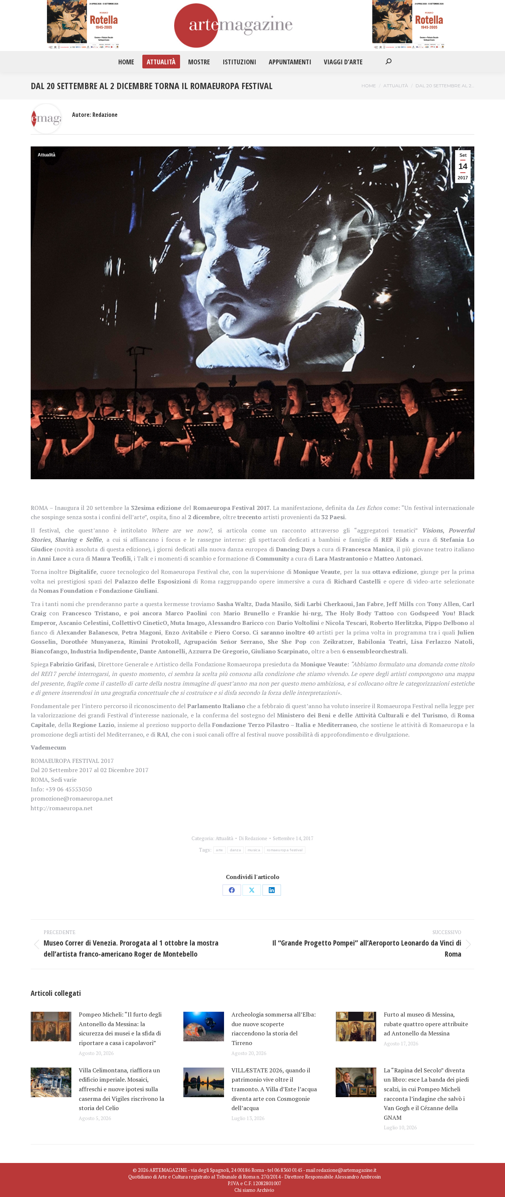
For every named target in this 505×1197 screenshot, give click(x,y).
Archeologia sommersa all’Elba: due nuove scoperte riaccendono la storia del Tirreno (273, 1028)
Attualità (46, 155)
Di (253, 838)
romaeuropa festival (285, 850)
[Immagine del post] (51, 1026)
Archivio (265, 1190)
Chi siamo (244, 1190)
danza (235, 850)
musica (254, 850)
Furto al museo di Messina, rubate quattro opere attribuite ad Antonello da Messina (426, 1023)
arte (219, 850)
